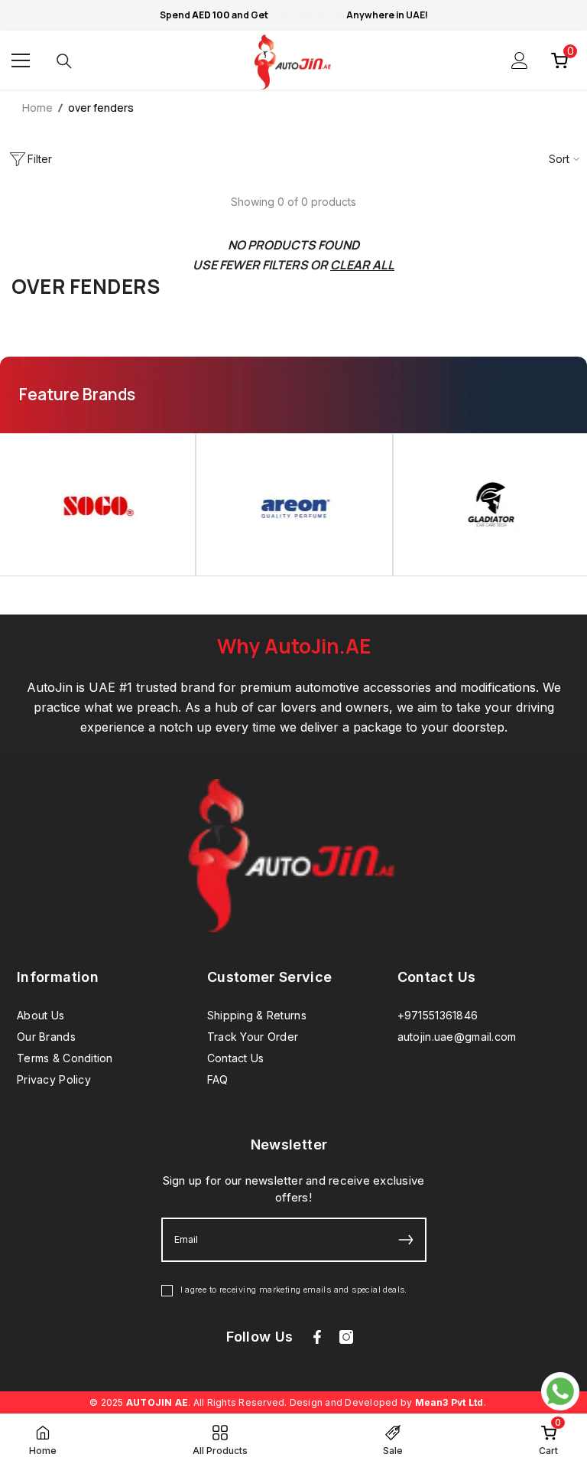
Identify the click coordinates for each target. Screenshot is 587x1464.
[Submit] (406, 1239)
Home (37, 107)
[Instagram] (346, 1337)
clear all (362, 264)
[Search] (64, 61)
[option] (294, 504)
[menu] (20, 60)
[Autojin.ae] (294, 504)
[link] (548, 1439)
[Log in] (519, 60)
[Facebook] (317, 1337)
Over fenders (101, 107)
